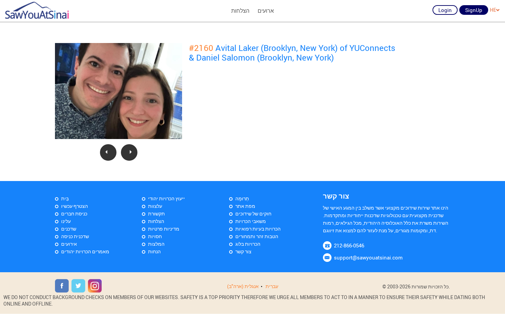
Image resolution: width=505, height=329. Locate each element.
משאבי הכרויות (250, 221)
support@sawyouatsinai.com (368, 257)
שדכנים (68, 228)
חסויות (155, 236)
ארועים (266, 10)
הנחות (154, 251)
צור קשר (243, 251)
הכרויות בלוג (247, 244)
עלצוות (155, 206)
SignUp (473, 10)
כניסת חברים (74, 213)
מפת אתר (245, 206)
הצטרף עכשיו (74, 206)
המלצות (156, 244)
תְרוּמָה (242, 198)
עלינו (66, 221)
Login (445, 10)
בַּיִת (65, 198)
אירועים (69, 244)
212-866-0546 (349, 245)
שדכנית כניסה (75, 236)
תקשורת (156, 213)
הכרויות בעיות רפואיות (258, 228)
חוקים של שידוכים (253, 213)
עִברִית (272, 286)
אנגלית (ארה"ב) (243, 286)
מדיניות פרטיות (163, 228)
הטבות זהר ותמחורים (256, 236)
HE (493, 10)
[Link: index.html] (37, 10)
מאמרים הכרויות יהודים (85, 251)
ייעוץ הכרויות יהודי (166, 198)
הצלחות (240, 10)
